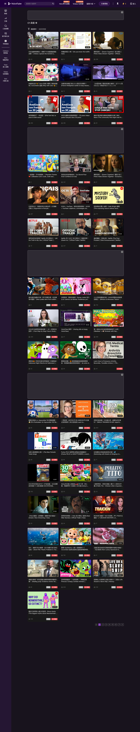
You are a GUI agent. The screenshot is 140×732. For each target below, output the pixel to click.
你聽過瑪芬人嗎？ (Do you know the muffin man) (75, 53)
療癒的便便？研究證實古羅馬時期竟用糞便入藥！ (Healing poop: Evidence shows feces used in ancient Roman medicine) (43, 581)
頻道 (5, 13)
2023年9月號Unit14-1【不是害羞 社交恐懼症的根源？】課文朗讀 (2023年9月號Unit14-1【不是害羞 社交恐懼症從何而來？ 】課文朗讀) (43, 485)
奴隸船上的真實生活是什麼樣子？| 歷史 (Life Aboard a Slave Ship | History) (108, 580)
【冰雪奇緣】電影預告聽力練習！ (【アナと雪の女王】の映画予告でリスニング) (108, 84)
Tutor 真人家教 (6, 66)
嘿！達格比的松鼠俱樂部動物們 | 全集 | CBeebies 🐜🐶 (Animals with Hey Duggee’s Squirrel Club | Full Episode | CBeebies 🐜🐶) (107, 330)
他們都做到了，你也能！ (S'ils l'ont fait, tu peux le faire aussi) (42, 116)
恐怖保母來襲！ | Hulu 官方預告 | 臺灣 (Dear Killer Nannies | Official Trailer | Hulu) (75, 517)
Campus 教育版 (5, 52)
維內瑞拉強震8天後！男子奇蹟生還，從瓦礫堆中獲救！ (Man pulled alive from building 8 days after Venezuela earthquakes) (43, 298)
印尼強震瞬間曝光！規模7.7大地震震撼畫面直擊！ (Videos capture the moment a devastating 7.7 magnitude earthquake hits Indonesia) (43, 53)
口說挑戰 (6, 29)
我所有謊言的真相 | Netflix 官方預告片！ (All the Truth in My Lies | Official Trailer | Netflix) (43, 239)
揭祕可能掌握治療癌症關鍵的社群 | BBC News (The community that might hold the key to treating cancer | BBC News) (108, 117)
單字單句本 (5, 36)
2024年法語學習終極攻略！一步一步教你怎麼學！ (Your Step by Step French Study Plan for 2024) (43, 330)
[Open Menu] (5, 3)
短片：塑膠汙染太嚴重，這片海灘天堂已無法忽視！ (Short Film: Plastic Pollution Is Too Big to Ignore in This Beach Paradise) (43, 549)
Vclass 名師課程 (6, 73)
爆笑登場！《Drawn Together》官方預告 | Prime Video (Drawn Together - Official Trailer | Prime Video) (107, 53)
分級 (5, 21)
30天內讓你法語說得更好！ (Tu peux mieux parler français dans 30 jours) (75, 116)
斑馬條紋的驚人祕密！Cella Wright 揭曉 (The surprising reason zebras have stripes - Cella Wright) (107, 208)
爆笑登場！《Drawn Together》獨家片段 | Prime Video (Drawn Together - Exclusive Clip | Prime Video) (107, 176)
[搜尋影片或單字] (53, 4)
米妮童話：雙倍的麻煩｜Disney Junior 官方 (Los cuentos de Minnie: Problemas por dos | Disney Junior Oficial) (75, 298)
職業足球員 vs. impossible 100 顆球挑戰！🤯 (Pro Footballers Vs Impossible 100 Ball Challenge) (43, 421)
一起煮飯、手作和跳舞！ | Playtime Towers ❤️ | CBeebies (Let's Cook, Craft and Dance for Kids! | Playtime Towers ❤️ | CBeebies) (43, 176)
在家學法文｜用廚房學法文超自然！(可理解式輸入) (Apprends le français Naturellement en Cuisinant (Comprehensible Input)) (42, 208)
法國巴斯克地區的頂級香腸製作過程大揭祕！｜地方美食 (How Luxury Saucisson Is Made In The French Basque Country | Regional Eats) (108, 549)
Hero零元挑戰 (64, 3)
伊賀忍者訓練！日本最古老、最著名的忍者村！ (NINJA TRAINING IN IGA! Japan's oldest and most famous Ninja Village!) (107, 421)
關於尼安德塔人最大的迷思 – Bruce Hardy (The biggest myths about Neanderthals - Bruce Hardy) (43, 612)
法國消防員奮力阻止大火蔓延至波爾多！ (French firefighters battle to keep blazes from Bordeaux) (75, 85)
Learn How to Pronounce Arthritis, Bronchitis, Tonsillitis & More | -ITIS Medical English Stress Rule (105, 362)
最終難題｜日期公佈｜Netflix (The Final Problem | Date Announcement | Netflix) (107, 239)
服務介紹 (90, 4)
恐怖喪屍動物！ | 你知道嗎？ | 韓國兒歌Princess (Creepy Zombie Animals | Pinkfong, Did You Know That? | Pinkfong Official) (75, 581)
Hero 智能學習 (6, 59)
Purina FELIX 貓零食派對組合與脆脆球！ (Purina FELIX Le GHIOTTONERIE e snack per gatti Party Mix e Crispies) (75, 453)
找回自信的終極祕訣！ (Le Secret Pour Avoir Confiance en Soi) (73, 175)
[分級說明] (36, 23)
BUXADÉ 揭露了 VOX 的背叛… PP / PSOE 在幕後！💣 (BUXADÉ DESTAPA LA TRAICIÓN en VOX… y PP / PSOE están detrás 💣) (108, 517)
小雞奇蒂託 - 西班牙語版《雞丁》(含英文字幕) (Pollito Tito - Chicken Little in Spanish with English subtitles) (108, 485)
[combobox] (37, 3)
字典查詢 (6, 44)
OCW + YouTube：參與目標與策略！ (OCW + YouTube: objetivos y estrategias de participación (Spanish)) (75, 208)
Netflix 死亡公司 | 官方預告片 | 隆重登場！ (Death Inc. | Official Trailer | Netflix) (75, 239)
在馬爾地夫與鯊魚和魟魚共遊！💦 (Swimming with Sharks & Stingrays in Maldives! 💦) (106, 453)
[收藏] (56, 34)
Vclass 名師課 (78, 3)
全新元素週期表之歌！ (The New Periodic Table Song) (42, 453)
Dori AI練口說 (6, 80)
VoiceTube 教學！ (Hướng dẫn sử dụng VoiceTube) (74, 330)
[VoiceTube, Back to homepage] (15, 3)
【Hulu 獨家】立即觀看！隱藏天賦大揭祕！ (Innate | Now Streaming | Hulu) (42, 517)
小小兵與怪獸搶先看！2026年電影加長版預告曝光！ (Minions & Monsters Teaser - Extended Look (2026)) (108, 298)
